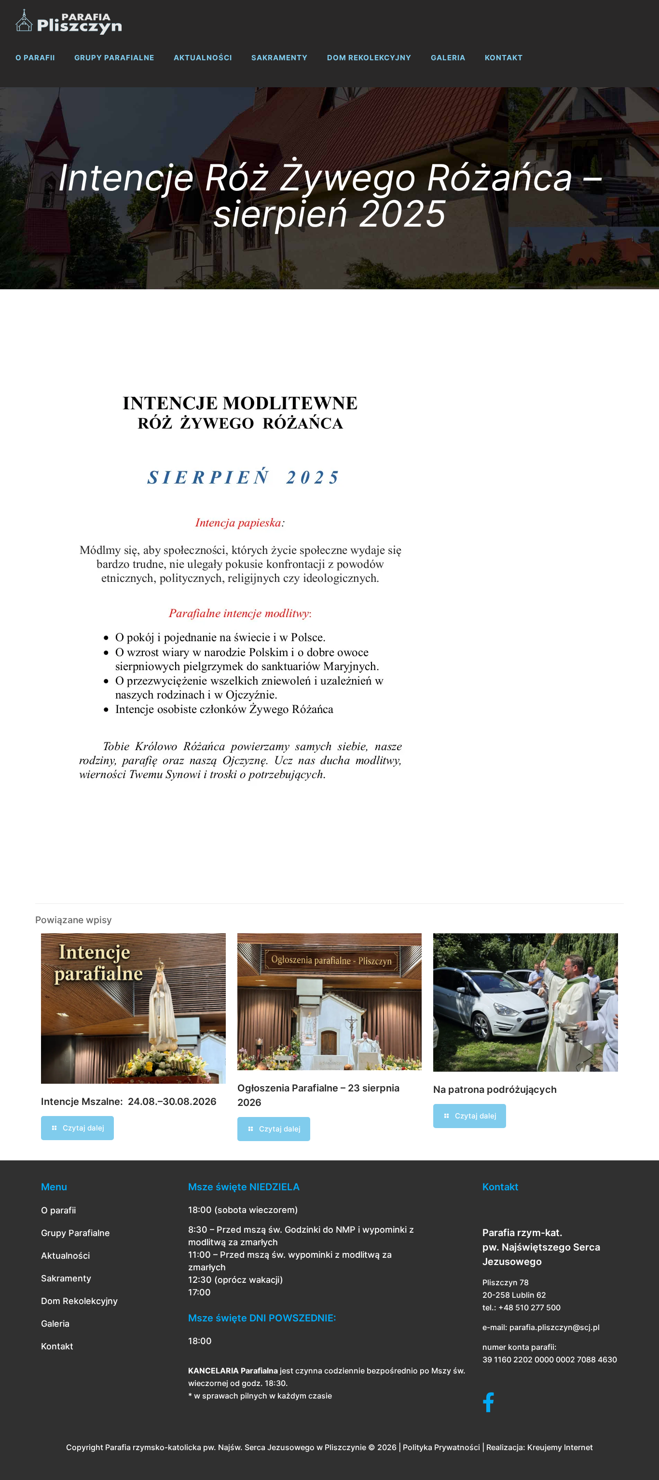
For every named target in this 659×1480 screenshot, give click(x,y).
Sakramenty (66, 1278)
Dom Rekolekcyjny (79, 1301)
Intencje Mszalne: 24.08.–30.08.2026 (129, 1101)
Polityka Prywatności (441, 1447)
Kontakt (57, 1346)
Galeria (55, 1324)
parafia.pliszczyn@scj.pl (554, 1327)
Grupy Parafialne (75, 1233)
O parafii (58, 1210)
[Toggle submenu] (35, 82)
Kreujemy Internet (560, 1447)
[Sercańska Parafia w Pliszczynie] (68, 19)
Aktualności (65, 1256)
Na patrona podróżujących (495, 1089)
